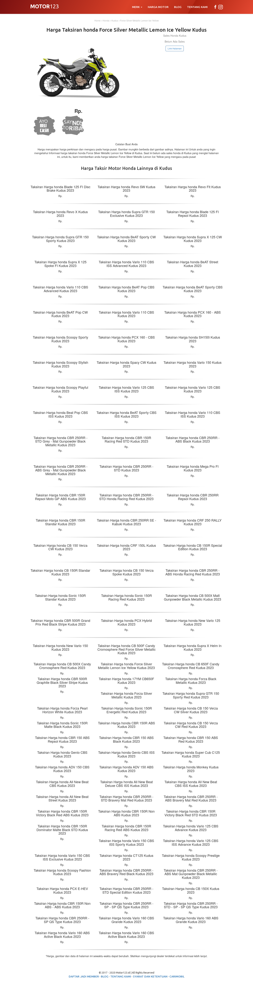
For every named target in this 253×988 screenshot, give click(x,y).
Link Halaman (175, 48)
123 (44, 6)
